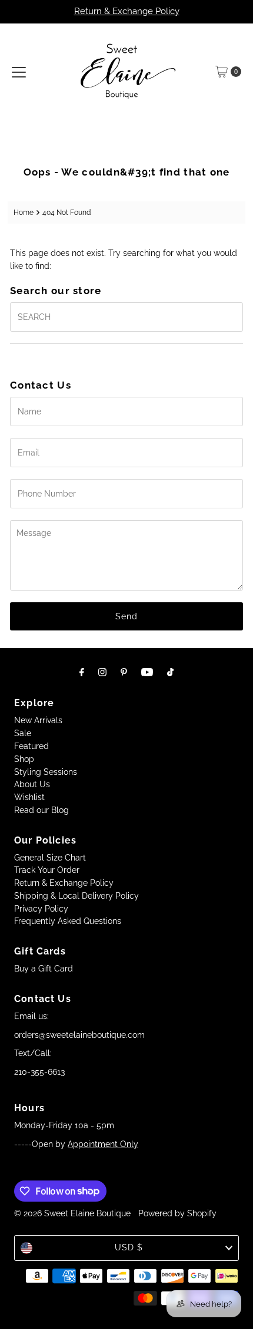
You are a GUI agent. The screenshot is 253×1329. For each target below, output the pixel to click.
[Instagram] (102, 672)
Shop (24, 759)
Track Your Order (46, 870)
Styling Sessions (45, 772)
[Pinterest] (124, 672)
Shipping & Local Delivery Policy (76, 895)
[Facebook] (81, 672)
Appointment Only (103, 1144)
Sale (22, 733)
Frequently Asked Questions (67, 921)
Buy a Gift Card (43, 968)
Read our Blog (41, 810)
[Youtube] (147, 672)
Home (24, 212)
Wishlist (29, 797)
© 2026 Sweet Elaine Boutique (72, 1213)
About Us (32, 784)
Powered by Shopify (177, 1213)
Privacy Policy (41, 908)
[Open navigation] (19, 72)
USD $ (129, 1247)
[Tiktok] (170, 672)
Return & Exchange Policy (126, 11)
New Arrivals (38, 720)
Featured (31, 746)
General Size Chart (50, 857)
